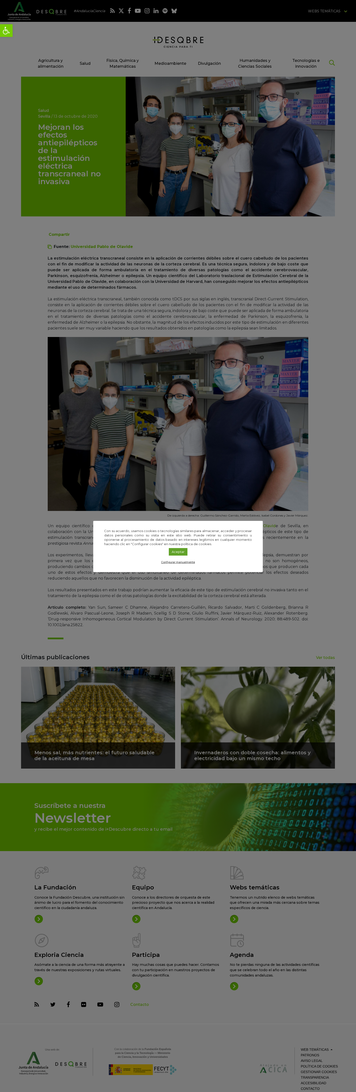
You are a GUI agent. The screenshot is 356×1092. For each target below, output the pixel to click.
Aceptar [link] (178, 552)
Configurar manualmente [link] (178, 562)
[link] (6, 30)
